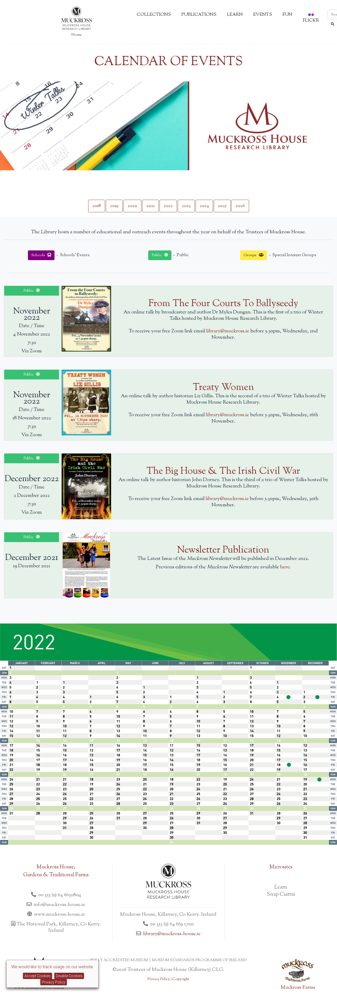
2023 (186, 206)
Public (158, 255)
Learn (235, 15)
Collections (154, 15)
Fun (287, 15)
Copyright (180, 979)
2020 (132, 206)
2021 (150, 206)
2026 (240, 206)
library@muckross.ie (227, 331)
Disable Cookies (69, 976)
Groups (251, 255)
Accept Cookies (37, 976)
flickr (311, 20)
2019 (114, 206)
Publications (198, 15)
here (284, 567)
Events (262, 15)
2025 (222, 206)
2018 (96, 206)
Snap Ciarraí (281, 894)
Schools (39, 255)
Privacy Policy (53, 982)
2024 (204, 206)
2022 (168, 206)
